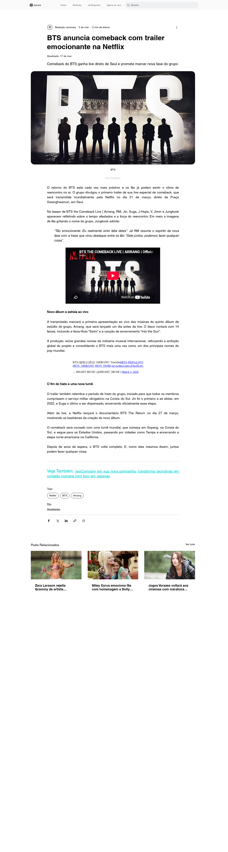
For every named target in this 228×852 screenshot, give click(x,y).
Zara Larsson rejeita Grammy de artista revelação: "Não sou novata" (50, 587)
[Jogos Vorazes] (169, 565)
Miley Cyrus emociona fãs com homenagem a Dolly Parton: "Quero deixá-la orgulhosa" (111, 587)
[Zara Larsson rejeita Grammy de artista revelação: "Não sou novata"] (56, 565)
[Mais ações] (177, 27)
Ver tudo (190, 544)
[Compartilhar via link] (75, 520)
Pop (49, 504)
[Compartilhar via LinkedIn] (66, 520)
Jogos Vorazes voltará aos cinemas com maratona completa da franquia (168, 587)
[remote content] (113, 276)
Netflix (52, 495)
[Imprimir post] (83, 520)
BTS (64, 495)
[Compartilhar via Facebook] (48, 520)
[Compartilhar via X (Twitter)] (57, 520)
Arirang (77, 495)
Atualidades (53, 509)
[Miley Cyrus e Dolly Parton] (113, 565)
